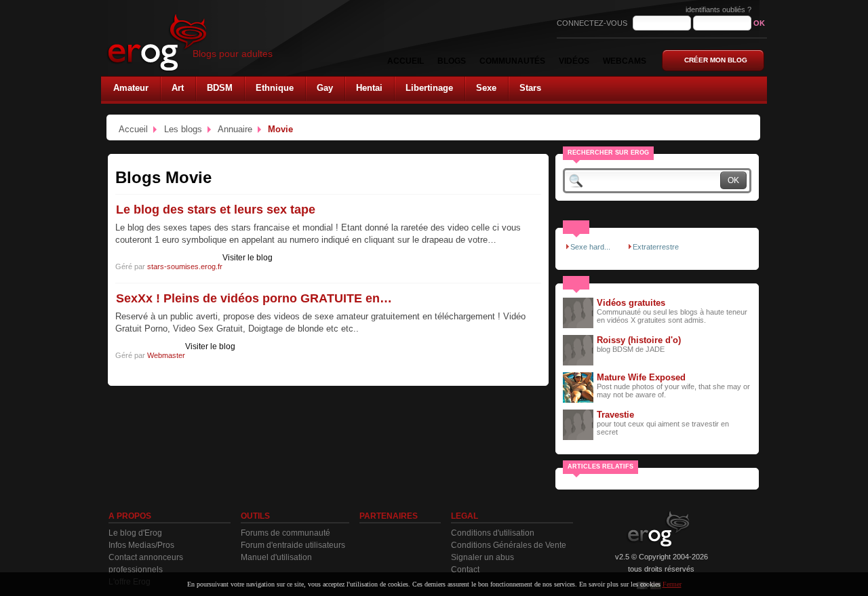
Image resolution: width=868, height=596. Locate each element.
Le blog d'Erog (135, 533)
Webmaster (166, 355)
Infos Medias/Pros (141, 545)
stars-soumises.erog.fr (184, 266)
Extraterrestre (656, 247)
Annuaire (235, 129)
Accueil (133, 129)
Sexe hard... (590, 247)
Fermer (672, 584)
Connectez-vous (593, 23)
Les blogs (183, 129)
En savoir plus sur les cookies (619, 584)
